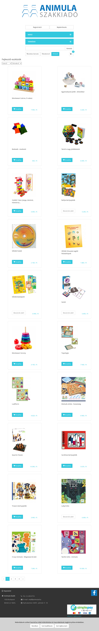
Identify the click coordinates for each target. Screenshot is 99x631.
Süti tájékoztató (61, 626)
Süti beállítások (47, 626)
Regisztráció (37, 27)
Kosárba (18, 109)
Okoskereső (46, 54)
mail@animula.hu (35, 599)
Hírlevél (55, 54)
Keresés (69, 48)
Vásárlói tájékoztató (74, 616)
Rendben (35, 626)
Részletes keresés (33, 54)
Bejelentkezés (62, 27)
